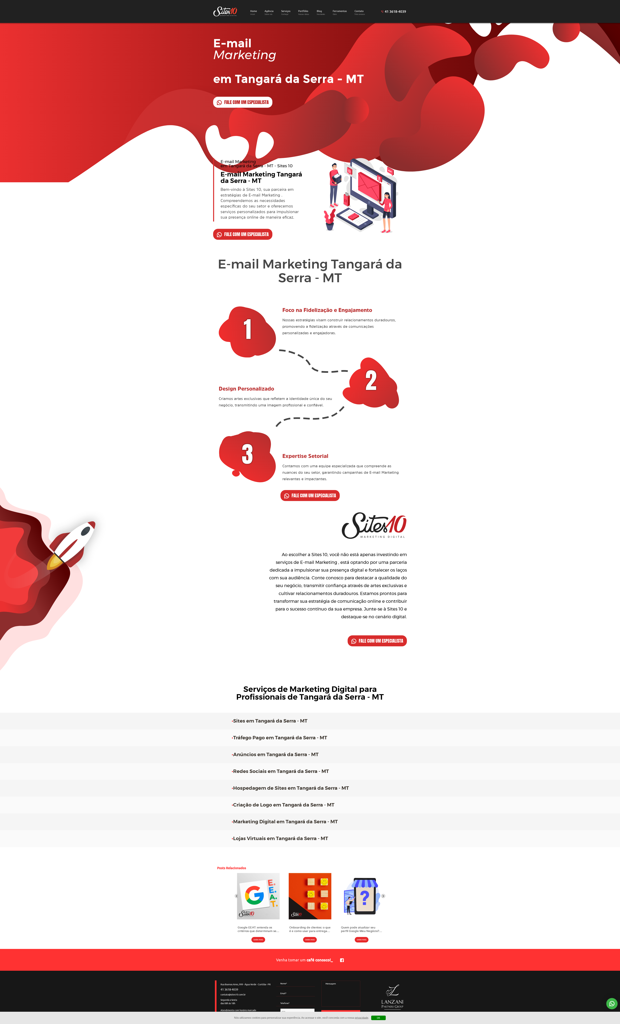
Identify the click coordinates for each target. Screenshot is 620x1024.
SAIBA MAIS (258, 940)
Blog (321, 12)
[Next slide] (383, 896)
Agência (269, 12)
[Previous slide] (237, 896)
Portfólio (303, 12)
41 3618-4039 (395, 11)
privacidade (361, 1017)
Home (253, 12)
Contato (360, 12)
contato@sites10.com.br (233, 994)
